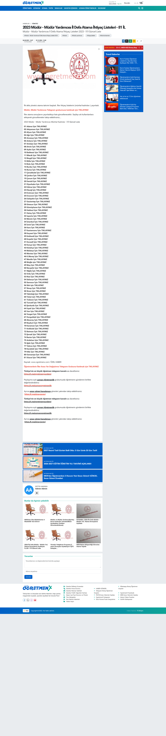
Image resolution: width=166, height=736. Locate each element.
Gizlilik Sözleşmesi (126, 599)
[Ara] (139, 8)
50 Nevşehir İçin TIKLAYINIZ (36, 268)
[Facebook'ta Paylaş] (123, 41)
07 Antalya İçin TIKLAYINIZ (36, 144)
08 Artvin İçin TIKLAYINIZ (35, 146)
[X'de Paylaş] (126, 41)
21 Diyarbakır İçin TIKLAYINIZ (37, 184)
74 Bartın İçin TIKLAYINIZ (35, 337)
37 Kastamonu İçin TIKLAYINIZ (37, 230)
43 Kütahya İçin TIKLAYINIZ (36, 248)
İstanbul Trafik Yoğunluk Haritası (76, 593)
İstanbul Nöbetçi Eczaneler (74, 586)
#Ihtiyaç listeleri (91, 35)
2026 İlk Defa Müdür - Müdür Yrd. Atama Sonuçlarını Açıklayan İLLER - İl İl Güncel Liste (36, 546)
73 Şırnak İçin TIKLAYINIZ (35, 334)
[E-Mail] (36, 493)
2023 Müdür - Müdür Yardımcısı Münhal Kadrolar (44, 122)
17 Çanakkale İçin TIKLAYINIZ (37, 172)
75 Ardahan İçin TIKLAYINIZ (36, 340)
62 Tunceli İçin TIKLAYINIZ (35, 302)
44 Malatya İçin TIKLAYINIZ (36, 250)
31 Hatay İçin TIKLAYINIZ (35, 213)
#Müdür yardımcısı (77, 35)
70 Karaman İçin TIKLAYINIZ (36, 326)
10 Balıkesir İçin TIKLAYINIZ (36, 152)
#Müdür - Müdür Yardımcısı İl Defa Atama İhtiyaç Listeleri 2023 (41, 35)
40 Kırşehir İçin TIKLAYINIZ (36, 239)
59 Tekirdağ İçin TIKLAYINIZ (36, 294)
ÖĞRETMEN (27, 8)
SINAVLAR (58, 8)
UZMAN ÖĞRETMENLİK (87, 8)
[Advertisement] (123, 142)
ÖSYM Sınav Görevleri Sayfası (105, 595)
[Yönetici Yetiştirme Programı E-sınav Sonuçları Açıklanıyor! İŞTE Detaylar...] (62, 536)
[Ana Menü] (142, 8)
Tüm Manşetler (71, 597)
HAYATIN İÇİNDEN (70, 8)
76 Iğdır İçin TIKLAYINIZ (34, 343)
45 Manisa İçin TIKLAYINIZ (36, 253)
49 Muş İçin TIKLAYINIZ (34, 265)
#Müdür (64, 35)
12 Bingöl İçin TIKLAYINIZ (35, 158)
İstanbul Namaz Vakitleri (74, 591)
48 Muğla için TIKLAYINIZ (35, 262)
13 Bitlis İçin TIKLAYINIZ (34, 161)
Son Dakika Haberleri (73, 599)
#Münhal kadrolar (105, 35)
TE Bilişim (140, 611)
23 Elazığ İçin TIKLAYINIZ (35, 190)
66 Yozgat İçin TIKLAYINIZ (35, 314)
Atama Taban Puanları (127, 597)
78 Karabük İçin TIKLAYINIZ (36, 349)
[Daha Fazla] (134, 41)
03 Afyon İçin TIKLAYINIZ (35, 132)
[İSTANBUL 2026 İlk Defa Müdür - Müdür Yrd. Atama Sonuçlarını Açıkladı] (88, 511)
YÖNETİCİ (35, 23)
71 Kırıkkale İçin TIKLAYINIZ (36, 328)
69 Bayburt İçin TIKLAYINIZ (36, 323)
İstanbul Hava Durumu (73, 588)
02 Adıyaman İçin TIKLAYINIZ (37, 129)
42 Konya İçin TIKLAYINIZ (35, 245)
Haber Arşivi (70, 601)
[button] (139, 47)
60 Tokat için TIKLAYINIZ (35, 297)
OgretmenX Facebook (127, 593)
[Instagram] (31, 600)
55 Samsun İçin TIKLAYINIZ (36, 282)
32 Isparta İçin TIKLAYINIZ (35, 216)
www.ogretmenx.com (40, 362)
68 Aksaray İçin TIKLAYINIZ (36, 320)
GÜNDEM (36, 8)
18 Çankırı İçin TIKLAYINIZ (35, 175)
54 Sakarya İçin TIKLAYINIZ (36, 279)
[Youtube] (35, 600)
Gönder (28, 577)
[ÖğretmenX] (33, 2)
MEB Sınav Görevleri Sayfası (129, 595)
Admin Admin (41, 488)
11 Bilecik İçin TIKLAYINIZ (35, 155)
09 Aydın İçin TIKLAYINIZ (35, 149)
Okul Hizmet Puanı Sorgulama (105, 599)
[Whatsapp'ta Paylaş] (130, 41)
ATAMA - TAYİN (47, 8)
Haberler (26, 23)
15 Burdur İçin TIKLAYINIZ (35, 167)
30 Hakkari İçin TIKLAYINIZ (36, 210)
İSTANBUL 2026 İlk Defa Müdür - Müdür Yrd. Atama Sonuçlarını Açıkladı (87, 521)
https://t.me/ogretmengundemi (37, 401)
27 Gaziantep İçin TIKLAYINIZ (37, 201)
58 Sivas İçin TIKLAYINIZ (35, 291)
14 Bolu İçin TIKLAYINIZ (34, 164)
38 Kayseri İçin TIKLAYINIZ (35, 233)
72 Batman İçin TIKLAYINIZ (36, 331)
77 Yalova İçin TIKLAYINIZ (35, 346)
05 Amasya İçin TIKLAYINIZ (36, 138)
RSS (26, 611)
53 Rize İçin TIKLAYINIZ (34, 276)
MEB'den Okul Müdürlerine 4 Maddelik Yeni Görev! (34, 520)
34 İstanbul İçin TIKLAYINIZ (36, 222)
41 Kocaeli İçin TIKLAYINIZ (35, 242)
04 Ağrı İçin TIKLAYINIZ (34, 135)
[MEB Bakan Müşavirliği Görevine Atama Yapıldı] (88, 536)
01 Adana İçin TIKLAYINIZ (35, 126)
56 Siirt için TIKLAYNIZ (34, 285)
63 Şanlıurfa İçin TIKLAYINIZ (36, 305)
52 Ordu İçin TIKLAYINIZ (34, 274)
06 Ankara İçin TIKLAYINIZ (35, 141)
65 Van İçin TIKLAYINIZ (34, 311)
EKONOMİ (101, 8)
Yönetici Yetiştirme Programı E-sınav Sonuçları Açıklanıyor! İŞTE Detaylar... (62, 546)
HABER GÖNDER (101, 588)
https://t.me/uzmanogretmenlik (38, 413)
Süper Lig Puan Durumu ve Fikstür (77, 595)
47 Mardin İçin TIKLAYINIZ (35, 259)
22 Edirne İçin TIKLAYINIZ (35, 187)
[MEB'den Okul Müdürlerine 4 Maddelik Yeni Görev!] (36, 511)
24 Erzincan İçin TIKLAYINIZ (36, 193)
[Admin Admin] (29, 490)
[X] (27, 600)
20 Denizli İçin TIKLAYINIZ (35, 181)
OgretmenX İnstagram (103, 597)
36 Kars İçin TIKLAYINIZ (34, 227)
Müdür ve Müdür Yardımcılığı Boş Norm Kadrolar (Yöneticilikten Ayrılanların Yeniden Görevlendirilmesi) (62, 522)
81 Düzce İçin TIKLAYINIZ (35, 357)
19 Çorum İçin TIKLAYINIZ (35, 178)
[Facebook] (24, 600)
